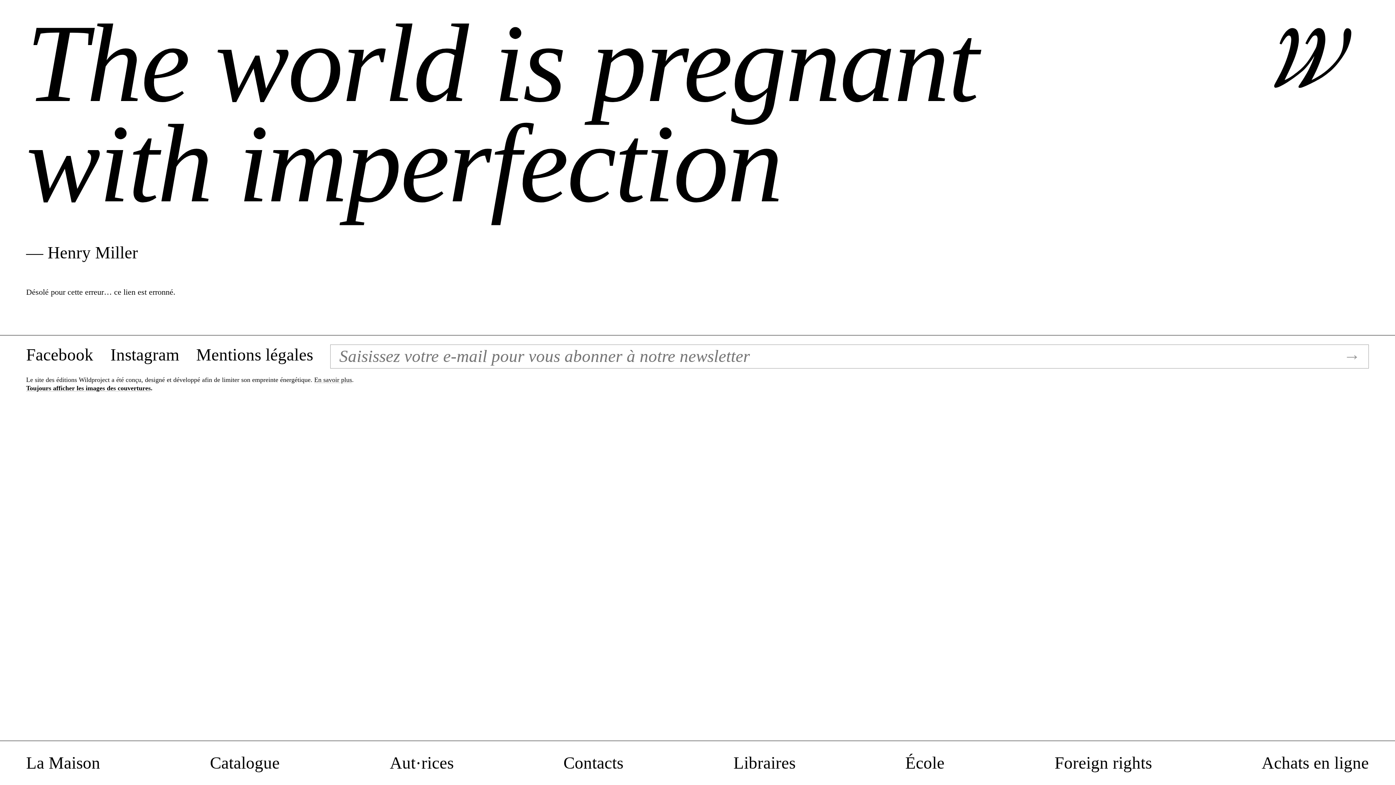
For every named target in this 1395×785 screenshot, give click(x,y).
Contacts (593, 763)
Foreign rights (1103, 763)
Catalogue (245, 763)
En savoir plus (333, 379)
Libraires (764, 763)
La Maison (63, 763)
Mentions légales (254, 355)
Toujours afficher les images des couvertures (88, 388)
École (925, 763)
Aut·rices (422, 763)
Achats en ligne (1315, 763)
